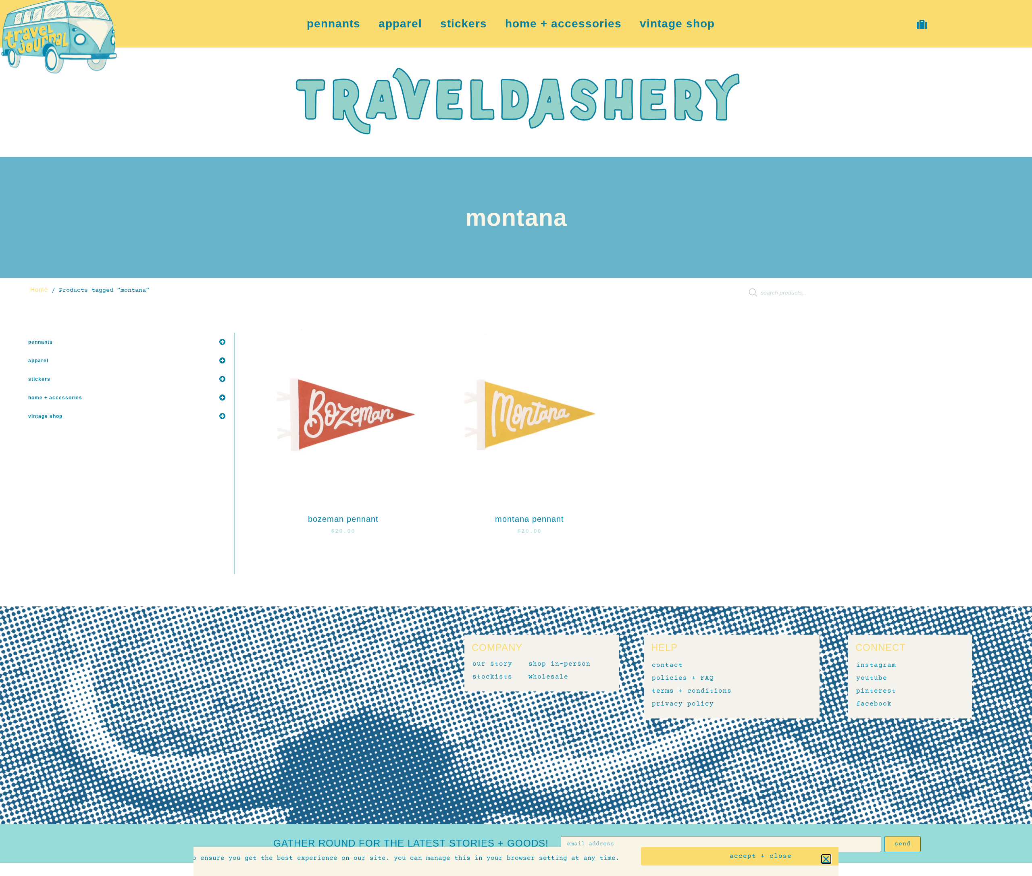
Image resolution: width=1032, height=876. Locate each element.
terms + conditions (692, 691)
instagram (876, 665)
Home (39, 289)
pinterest (876, 691)
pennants (333, 24)
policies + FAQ (683, 678)
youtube (871, 678)
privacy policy (683, 704)
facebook (874, 704)
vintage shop (677, 24)
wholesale (548, 677)
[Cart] (922, 24)
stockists (492, 677)
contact (667, 665)
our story (492, 664)
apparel (400, 24)
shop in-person (559, 664)
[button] (826, 859)
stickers (463, 24)
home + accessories (563, 24)
